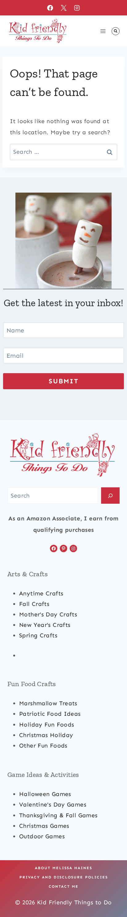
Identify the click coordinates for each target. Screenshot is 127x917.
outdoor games (42, 836)
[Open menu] (103, 31)
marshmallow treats (48, 703)
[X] (63, 8)
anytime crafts (41, 593)
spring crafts (38, 635)
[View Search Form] (116, 31)
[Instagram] (77, 8)
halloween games (45, 794)
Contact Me (64, 886)
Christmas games (44, 825)
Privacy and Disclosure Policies (63, 877)
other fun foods (43, 745)
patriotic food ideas (50, 713)
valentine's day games (52, 804)
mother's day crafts (48, 614)
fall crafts (34, 603)
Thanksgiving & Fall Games (58, 815)
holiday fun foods (46, 724)
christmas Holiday (46, 735)
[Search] (110, 495)
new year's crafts (44, 624)
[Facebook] (50, 8)
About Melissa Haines (63, 868)
